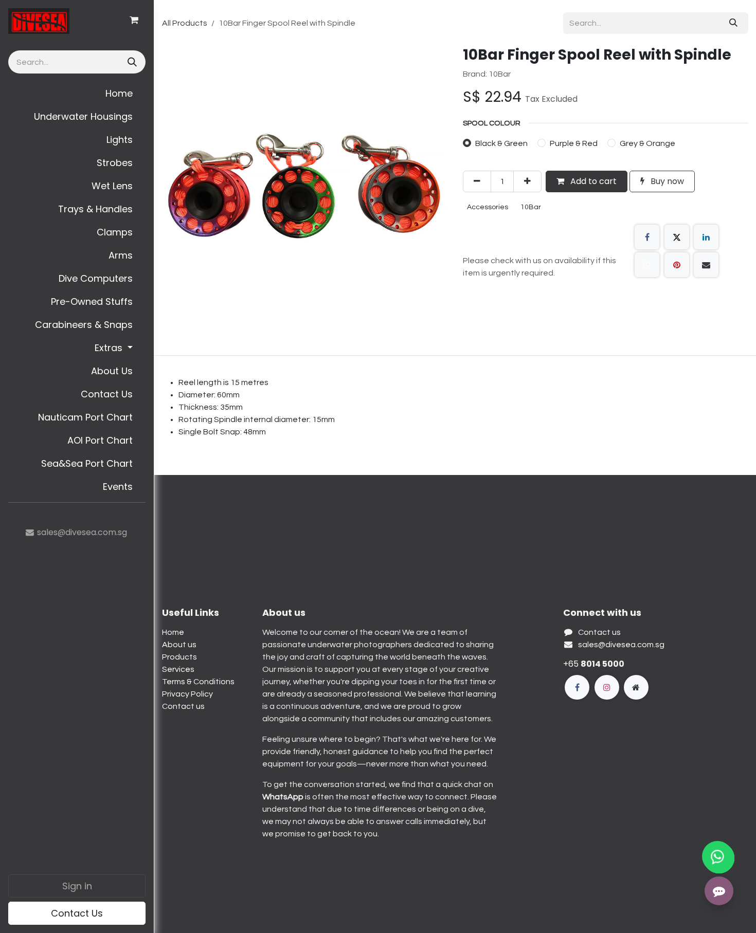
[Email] (706, 264)
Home (173, 632)
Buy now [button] (666, 181)
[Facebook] (647, 237)
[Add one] (527, 181)
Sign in (77, 886)
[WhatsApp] (647, 264)
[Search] (131, 62)
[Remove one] (477, 181)
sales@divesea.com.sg (621, 645)
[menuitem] (77, 93)
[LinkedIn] (706, 237)
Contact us (183, 706)
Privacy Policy (187, 694)
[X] (676, 237)
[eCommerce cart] (134, 20)
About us (179, 645)
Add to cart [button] (592, 181)
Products (179, 657)
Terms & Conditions (198, 682)
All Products (184, 23)
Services (178, 669)
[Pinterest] (676, 264)
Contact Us (77, 913)
